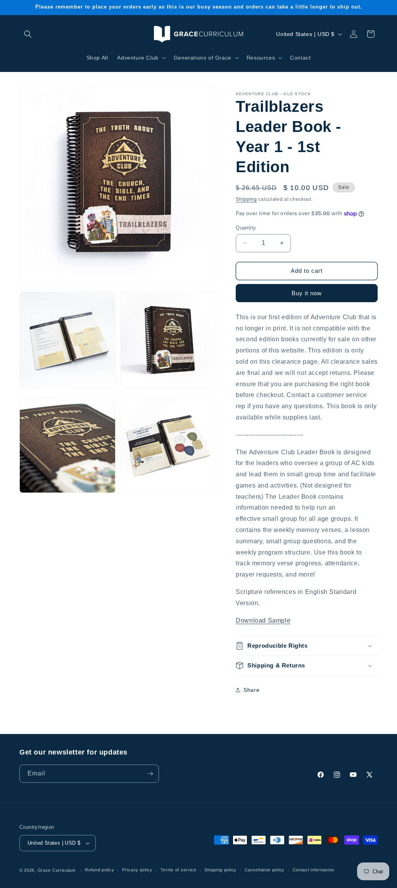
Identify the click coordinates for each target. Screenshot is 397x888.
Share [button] (251, 690)
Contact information (313, 869)
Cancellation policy (265, 869)
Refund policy (99, 869)
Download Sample (263, 620)
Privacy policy (137, 869)
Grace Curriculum (57, 870)
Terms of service (179, 869)
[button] (27, 34)
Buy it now (307, 293)
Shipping (246, 199)
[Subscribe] (150, 774)
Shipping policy (220, 869)
